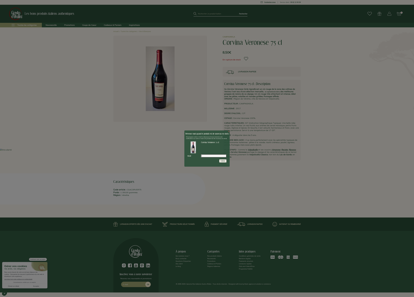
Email (189, 156)
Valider (222, 161)
